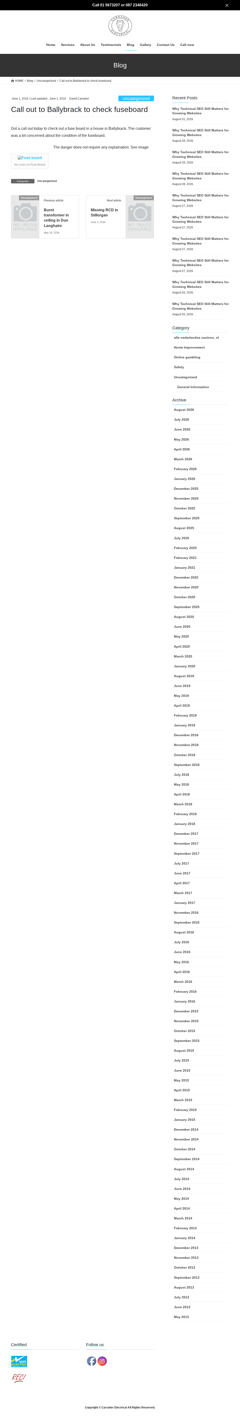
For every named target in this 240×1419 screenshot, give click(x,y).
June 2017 (182, 873)
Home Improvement (189, 347)
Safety (179, 367)
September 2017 (186, 853)
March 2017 (183, 893)
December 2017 (186, 834)
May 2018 (181, 784)
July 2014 (181, 1179)
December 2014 (186, 1129)
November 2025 (186, 498)
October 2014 (184, 1149)
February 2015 (185, 1110)
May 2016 (181, 962)
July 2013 (181, 1297)
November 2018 (186, 745)
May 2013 (181, 1317)
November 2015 (186, 1021)
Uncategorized (136, 98)
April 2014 (182, 1208)
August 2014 (184, 1169)
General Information (193, 387)
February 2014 (185, 1228)
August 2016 (184, 932)
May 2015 (181, 1080)
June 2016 (182, 952)
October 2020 (184, 597)
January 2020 (184, 666)
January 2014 (184, 1238)
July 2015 (181, 1060)
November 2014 (186, 1139)
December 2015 (186, 1011)
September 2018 (186, 765)
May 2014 (181, 1198)
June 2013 (182, 1307)
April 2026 (182, 449)
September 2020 (186, 607)
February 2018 (185, 814)
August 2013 (184, 1287)
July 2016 (181, 942)
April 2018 (182, 794)
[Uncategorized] (25, 204)
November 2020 (186, 587)
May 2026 (181, 439)
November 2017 (186, 843)
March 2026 (183, 459)
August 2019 (184, 676)
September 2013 (186, 1277)
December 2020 (186, 577)
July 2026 (181, 419)
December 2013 (186, 1248)
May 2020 (181, 636)
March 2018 (183, 804)
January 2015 (184, 1120)
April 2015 (182, 1090)
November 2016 (186, 912)
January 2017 (184, 903)
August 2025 (184, 528)
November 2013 (186, 1257)
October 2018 (184, 755)
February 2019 (185, 715)
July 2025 (181, 538)
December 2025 (186, 488)
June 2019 (182, 686)
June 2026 (182, 429)
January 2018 (184, 824)
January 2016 (184, 1001)
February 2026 (185, 469)
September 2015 (186, 1041)
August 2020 (184, 617)
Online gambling (187, 357)
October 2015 (184, 1031)
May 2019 (181, 696)
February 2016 (185, 991)
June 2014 (182, 1189)
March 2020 (183, 656)
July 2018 (181, 774)
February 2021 (185, 558)
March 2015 (183, 1100)
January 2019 (184, 725)
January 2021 (184, 567)
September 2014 (186, 1159)
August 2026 (184, 410)
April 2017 (182, 883)
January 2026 (184, 479)
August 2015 (184, 1050)
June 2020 (182, 626)
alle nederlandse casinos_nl (196, 337)
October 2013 (184, 1267)
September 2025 (186, 518)
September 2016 (186, 922)
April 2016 (182, 972)
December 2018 (186, 735)
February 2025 (185, 548)
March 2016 (183, 982)
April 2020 (182, 646)
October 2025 (184, 508)
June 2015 (182, 1070)
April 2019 (182, 705)
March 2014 (183, 1218)
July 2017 (181, 863)
